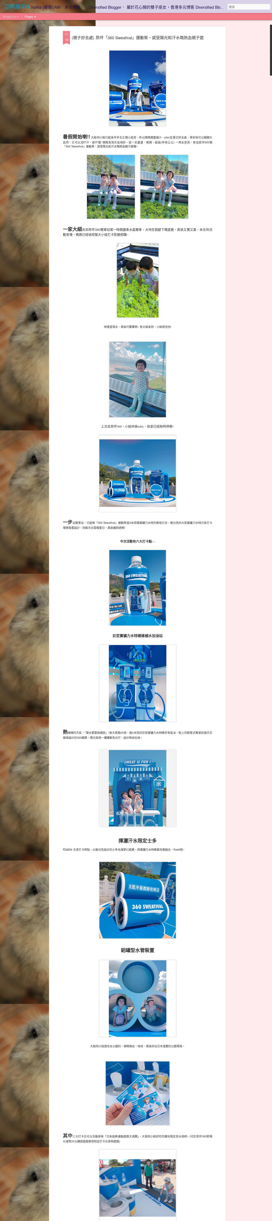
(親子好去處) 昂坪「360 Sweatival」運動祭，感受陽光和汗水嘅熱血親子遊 (138, 37)
